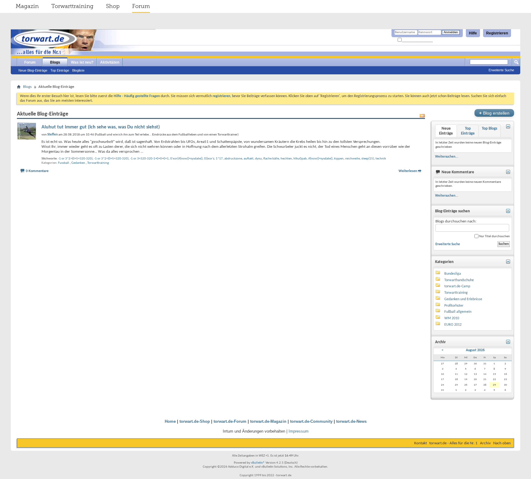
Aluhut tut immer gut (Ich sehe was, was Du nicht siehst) (100, 127)
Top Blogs (489, 129)
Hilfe (473, 33)
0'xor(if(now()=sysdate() (186, 158)
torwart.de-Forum (230, 421)
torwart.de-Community (311, 421)
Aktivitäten (109, 62)
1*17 (219, 158)
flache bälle (271, 158)
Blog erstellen (494, 113)
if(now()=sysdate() (320, 158)
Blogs (55, 62)
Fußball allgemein (457, 312)
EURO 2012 (453, 325)
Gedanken (78, 163)
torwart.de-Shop (194, 421)
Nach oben (502, 443)
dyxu (258, 158)
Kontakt (420, 443)
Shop (113, 6)
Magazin (27, 6)
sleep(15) (367, 158)
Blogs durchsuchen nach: (455, 221)
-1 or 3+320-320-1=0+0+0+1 (149, 158)
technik (381, 158)
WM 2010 (451, 318)
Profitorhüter (453, 306)
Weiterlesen (408, 171)
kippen (339, 158)
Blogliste (78, 70)
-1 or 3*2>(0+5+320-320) (75, 158)
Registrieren (497, 33)
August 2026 (475, 350)
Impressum (299, 431)
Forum (141, 6)
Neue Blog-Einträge (32, 70)
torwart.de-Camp (457, 286)
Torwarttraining (72, 6)
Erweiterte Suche (501, 70)
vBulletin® (258, 463)
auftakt (249, 158)
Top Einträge (59, 70)
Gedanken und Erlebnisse (463, 299)
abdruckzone (233, 158)
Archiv (485, 443)
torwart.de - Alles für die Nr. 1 (453, 443)
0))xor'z (209, 158)
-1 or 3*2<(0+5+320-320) (111, 158)
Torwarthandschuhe (459, 280)
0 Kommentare (37, 171)
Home (170, 421)
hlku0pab (300, 158)
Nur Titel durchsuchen (494, 236)
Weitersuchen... (446, 157)
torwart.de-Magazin (268, 421)
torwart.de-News (351, 421)
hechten (286, 158)
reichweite (352, 158)
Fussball (63, 163)
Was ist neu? (82, 62)
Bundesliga (452, 274)
